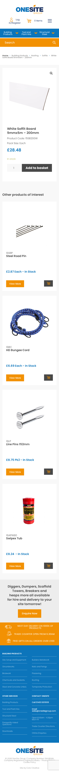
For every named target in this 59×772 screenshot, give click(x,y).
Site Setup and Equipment (14, 659)
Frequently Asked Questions (10, 723)
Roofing (35, 55)
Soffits (45, 55)
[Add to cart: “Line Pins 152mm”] (48, 472)
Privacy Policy (48, 760)
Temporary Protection (42, 686)
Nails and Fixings (39, 666)
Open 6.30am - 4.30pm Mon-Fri (42, 718)
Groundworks (8, 666)
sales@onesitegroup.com (44, 711)
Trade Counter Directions (43, 726)
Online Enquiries (39, 733)
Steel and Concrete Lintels (14, 686)
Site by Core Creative (29, 768)
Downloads (7, 731)
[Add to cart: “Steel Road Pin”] (48, 283)
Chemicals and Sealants (13, 680)
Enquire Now (29, 613)
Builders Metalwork (40, 659)
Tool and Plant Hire (26, 33)
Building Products (7, 33)
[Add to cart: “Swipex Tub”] (48, 566)
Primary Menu (50, 20)
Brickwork (6, 673)
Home (5, 55)
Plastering (36, 673)
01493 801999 (42, 702)
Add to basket (37, 168)
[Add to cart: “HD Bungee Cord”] (48, 377)
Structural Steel (44, 33)
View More (15, 283)
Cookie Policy (29, 762)
